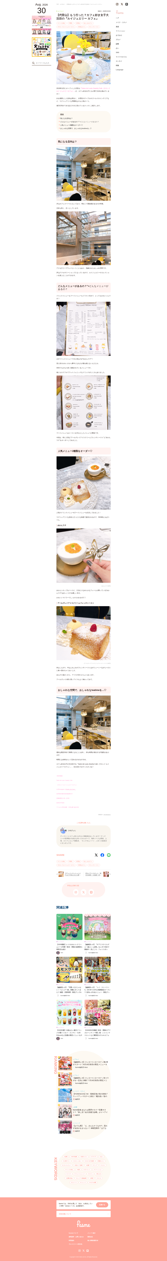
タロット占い (77, 1161)
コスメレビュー (67, 1165)
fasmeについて (73, 1233)
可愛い (71, 23)
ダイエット (87, 1169)
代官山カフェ (82, 27)
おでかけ (119, 35)
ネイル (99, 1178)
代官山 (78, 23)
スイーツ (74, 1182)
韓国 (92, 1178)
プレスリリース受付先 (75, 1244)
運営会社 (90, 1237)
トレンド (83, 1182)
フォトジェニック (80, 1174)
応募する (102, 1205)
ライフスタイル (121, 57)
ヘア (117, 18)
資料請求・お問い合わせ (76, 1237)
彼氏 (79, 1169)
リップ (95, 1165)
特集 (117, 65)
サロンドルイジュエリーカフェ (66, 27)
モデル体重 (93, 1182)
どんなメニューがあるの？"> (79, 122)
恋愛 (88, 1165)
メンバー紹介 (91, 1233)
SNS (117, 52)
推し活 (99, 1174)
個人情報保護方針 (92, 1240)
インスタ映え (61, 23)
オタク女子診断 (90, 1161)
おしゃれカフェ (88, 23)
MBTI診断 (74, 1156)
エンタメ (119, 61)
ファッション (98, 1169)
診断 (66, 1156)
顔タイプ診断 (79, 1165)
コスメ (103, 1165)
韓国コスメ (101, 1161)
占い (102, 1156)
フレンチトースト (94, 27)
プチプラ (94, 1156)
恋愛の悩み (70, 1178)
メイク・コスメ (121, 22)
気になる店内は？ (66, 118)
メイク (69, 1174)
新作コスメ (84, 1156)
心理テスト (67, 1161)
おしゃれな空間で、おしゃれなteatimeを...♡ (76, 128)
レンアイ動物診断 (81, 1178)
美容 (117, 26)
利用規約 (71, 1240)
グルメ (118, 39)
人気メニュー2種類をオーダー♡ (71, 125)
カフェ (91, 1174)
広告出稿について (65, 1214)
